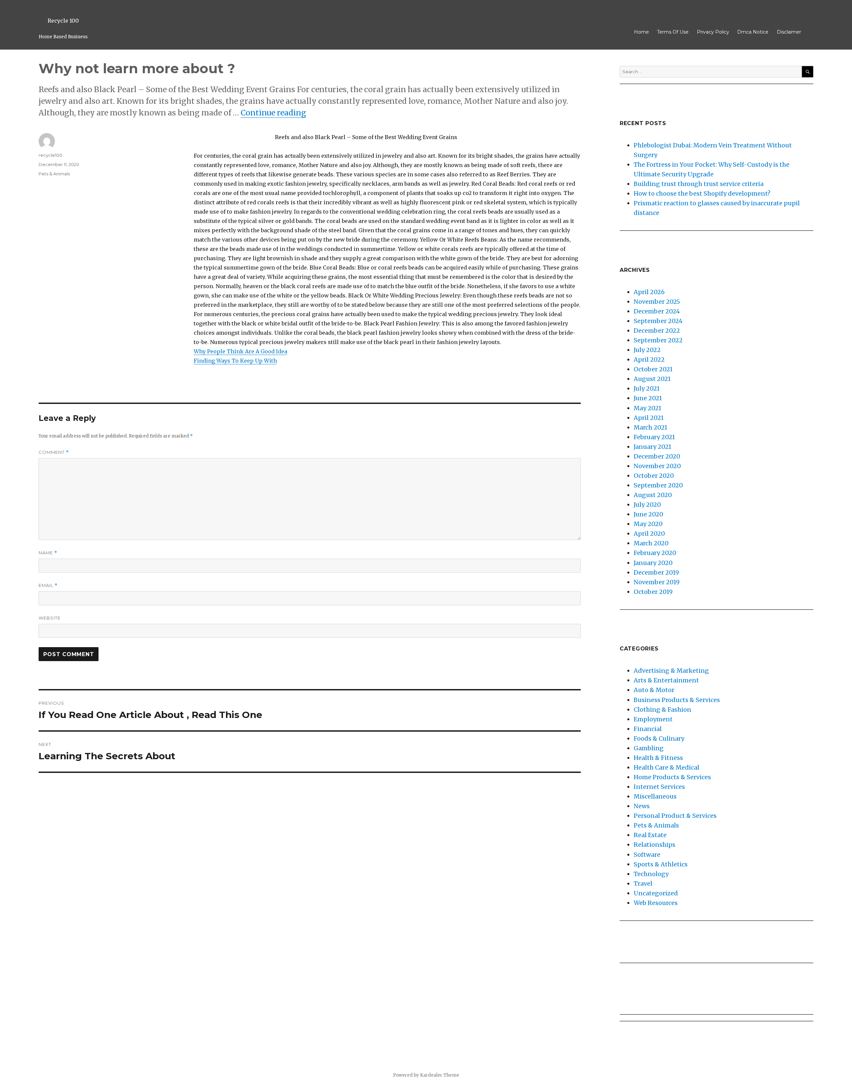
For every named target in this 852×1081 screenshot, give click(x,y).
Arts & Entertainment (666, 680)
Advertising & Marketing (671, 670)
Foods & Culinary (659, 738)
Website (50, 618)
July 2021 (647, 388)
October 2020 (654, 475)
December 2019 (656, 572)
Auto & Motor (654, 690)
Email (48, 585)
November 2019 (657, 582)
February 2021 (654, 437)
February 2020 (655, 553)
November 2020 (657, 466)
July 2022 (647, 350)
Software (647, 854)
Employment (653, 719)
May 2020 (648, 524)
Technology (651, 874)
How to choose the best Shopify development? (702, 193)
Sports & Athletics (661, 864)
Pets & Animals (54, 173)
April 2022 (649, 359)
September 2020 (658, 485)
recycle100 (50, 155)
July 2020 (647, 504)
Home (641, 32)
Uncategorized (656, 893)
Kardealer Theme (439, 1075)
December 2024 (657, 311)
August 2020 (653, 495)
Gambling (649, 748)
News (642, 806)
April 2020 (649, 533)
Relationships (654, 844)
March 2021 (650, 427)
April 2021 (649, 418)
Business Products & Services (677, 700)
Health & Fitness (658, 758)
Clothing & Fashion (662, 709)
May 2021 (647, 408)
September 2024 (658, 321)
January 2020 (653, 563)
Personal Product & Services (675, 815)
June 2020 (648, 514)
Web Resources (656, 903)
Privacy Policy (713, 32)
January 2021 (652, 446)
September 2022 (658, 340)
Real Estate (650, 835)
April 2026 (649, 292)
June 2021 (648, 398)
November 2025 (657, 301)
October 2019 (653, 592)
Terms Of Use (673, 32)
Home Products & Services (672, 777)
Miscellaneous (655, 796)
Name (48, 553)
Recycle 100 (63, 20)
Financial (648, 729)
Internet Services (659, 787)
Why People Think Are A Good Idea (240, 351)
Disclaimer (789, 32)
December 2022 (657, 330)
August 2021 (652, 379)
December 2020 (657, 456)
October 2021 (653, 369)
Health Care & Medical (666, 767)
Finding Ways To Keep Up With (235, 360)
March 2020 (651, 543)
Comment (54, 452)
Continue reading (273, 112)
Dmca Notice (752, 32)
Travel (643, 883)
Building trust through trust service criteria (698, 184)
